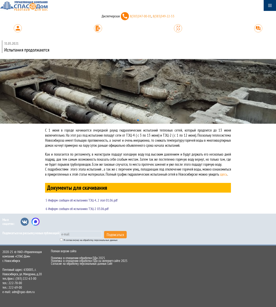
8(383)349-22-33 (163, 16)
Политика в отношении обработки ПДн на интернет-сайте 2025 (89, 260)
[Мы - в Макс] (36, 222)
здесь (223, 174)
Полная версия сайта (63, 251)
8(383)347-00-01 (140, 16)
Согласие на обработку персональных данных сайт (81, 263)
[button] (138, 120)
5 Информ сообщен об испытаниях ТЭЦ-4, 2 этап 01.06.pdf (81, 200)
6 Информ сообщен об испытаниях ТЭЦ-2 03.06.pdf (77, 209)
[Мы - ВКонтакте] (25, 222)
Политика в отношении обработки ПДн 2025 (78, 258)
